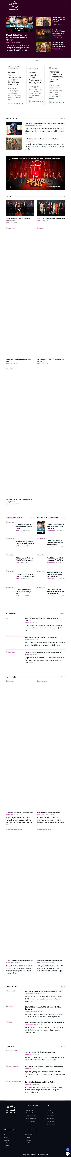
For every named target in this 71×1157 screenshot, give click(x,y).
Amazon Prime (9, 42)
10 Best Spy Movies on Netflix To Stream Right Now (23, 592)
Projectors (28, 1140)
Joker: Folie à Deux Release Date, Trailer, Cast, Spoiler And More (45, 123)
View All (62, 118)
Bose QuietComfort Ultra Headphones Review (40, 1082)
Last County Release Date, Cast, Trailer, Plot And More (42, 139)
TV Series (54, 23)
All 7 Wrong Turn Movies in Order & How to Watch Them (58, 44)
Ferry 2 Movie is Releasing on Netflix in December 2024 (58, 31)
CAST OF (62, 196)
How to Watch (30, 1110)
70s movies (50, 1116)
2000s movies (51, 1124)
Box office (7, 1134)
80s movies (50, 1118)
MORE (32, 518)
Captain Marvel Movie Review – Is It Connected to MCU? (43, 652)
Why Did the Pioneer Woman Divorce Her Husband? (58, 19)
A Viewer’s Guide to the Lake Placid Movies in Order (19, 960)
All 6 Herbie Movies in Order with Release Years (49, 960)
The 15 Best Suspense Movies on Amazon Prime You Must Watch (55, 592)
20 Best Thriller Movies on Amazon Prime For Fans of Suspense (16, 37)
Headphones (28, 1054)
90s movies (50, 1121)
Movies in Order (56, 48)
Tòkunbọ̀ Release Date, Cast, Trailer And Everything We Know (44, 1022)
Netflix (17, 530)
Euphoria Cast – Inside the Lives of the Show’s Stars (51, 218)
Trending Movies (56, 35)
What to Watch (30, 1121)
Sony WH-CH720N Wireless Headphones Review (41, 1052)
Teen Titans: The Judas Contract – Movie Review (41, 637)
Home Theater (29, 1134)
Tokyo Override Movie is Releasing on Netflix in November (43, 991)
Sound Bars (28, 1143)
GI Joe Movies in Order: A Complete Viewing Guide (19, 812)
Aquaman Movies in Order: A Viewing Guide (48, 812)
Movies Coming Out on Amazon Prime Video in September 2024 (55, 574)
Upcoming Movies (29, 125)
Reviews (27, 622)
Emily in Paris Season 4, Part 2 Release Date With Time (24, 526)
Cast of (7, 222)
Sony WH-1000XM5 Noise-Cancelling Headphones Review (44, 1066)
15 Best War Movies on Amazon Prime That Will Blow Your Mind (55, 543)
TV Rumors (7, 1143)
